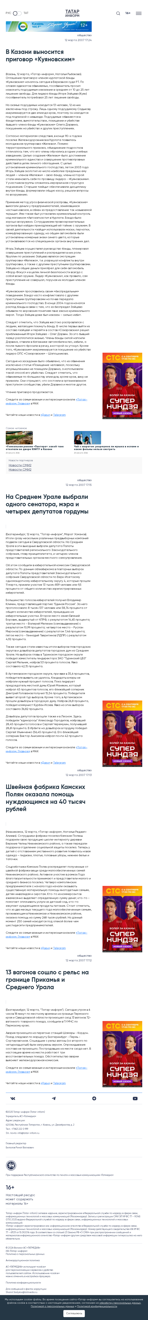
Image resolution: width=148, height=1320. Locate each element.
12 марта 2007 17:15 (79, 485)
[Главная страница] (72, 13)
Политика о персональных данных (25, 1254)
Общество (84, 35)
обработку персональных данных (120, 1303)
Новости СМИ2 (20, 465)
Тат (26, 13)
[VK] (13, 1098)
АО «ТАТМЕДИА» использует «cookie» (26, 1267)
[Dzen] (94, 1098)
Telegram (59, 415)
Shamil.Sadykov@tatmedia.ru (21, 1292)
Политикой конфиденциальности (97, 1306)
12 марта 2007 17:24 (78, 40)
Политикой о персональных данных (52, 1306)
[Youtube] (135, 1098)
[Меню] (139, 13)
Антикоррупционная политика (23, 1260)
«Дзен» (45, 415)
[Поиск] (118, 13)
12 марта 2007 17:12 (79, 960)
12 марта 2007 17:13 (79, 775)
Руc (8, 13)
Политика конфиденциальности (23, 1283)
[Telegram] (53, 1098)
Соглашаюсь (74, 1313)
